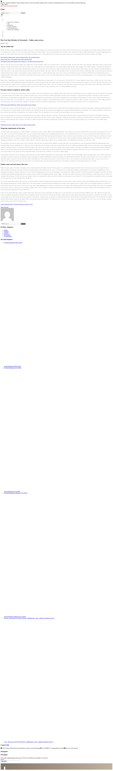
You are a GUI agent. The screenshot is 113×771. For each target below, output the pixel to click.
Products (6, 20)
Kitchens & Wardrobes (13, 22)
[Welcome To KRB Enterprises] (9, 6)
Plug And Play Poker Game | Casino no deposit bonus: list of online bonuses (20, 57)
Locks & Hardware (12, 28)
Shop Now (7, 37)
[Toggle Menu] (1, 16)
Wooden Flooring (11, 26)
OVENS (6, 233)
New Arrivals (7, 31)
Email (2, 759)
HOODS (6, 231)
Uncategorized (8, 236)
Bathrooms (10, 25)
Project (6, 34)
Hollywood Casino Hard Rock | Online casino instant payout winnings (18, 104)
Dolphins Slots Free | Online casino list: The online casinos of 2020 (18, 124)
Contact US (7, 35)
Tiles (8, 23)
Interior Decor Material (13, 29)
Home (5, 19)
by (1, 43)
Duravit (6, 32)
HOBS (6, 230)
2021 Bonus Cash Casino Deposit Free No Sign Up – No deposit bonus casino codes (22, 61)
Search (3, 13)
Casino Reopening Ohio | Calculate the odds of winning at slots (17, 204)
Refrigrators (7, 234)
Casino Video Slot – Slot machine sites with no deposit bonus (16, 59)
